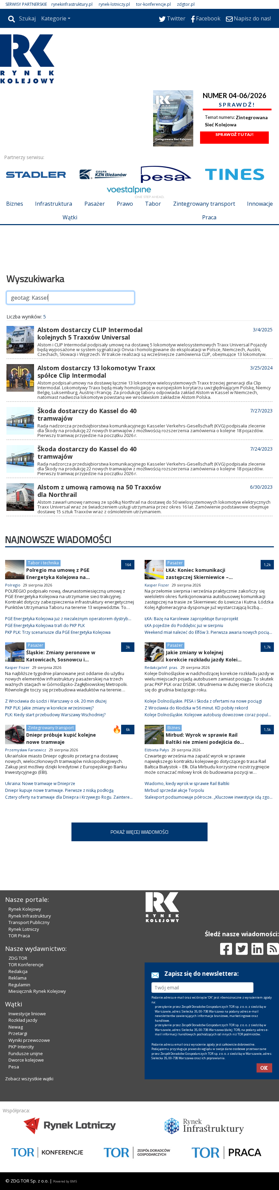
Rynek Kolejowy (25, 909)
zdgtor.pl (186, 4)
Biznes (14, 203)
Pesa (14, 1067)
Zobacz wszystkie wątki (29, 1079)
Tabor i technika (43, 563)
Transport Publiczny (29, 922)
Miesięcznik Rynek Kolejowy (37, 991)
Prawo (125, 203)
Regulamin (19, 985)
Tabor (153, 203)
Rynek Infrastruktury (30, 916)
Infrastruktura (53, 203)
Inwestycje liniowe (27, 1014)
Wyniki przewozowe (29, 1040)
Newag (16, 1027)
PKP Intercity (21, 1047)
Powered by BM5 (65, 1181)
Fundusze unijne (26, 1053)
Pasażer (94, 203)
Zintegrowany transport (204, 203)
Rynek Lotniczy (24, 929)
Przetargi (18, 1033)
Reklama (18, 978)
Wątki (70, 217)
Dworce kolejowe (26, 1060)
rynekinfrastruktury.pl (72, 4)
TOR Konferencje (26, 964)
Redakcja (18, 971)
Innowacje (260, 203)
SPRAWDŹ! (237, 104)
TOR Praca (19, 936)
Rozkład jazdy (23, 1020)
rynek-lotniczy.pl (114, 4)
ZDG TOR (18, 958)
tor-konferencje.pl (153, 4)
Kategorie (53, 18)
